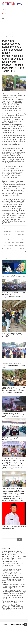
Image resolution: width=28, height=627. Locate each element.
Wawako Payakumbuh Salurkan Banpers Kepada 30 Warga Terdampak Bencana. (12, 565)
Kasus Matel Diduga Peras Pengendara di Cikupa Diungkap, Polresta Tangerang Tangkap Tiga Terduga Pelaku (13, 607)
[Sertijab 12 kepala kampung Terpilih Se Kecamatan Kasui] (14, 427)
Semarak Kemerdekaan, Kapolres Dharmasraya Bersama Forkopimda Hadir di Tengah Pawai (14, 586)
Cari (3, 536)
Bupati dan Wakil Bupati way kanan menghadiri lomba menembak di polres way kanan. (13, 365)
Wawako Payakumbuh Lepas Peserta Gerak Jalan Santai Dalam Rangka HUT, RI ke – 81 (13, 553)
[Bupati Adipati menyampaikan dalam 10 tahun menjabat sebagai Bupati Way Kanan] (14, 267)
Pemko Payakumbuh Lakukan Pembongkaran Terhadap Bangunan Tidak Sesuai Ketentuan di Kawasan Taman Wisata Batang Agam (12, 572)
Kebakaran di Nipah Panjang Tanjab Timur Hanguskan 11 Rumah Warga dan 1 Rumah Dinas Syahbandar (14, 591)
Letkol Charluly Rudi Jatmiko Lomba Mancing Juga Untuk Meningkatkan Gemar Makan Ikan (13, 335)
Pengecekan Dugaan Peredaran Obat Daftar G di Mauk (12, 601)
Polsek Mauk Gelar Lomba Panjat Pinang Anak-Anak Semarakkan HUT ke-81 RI (13, 597)
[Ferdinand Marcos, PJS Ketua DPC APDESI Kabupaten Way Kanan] (14, 513)
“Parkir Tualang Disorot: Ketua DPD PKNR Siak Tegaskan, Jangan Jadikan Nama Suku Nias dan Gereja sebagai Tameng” (14, 559)
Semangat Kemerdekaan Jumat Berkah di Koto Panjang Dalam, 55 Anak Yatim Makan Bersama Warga (13, 580)
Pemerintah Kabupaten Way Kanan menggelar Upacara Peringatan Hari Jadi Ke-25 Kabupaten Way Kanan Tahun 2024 (13, 415)
